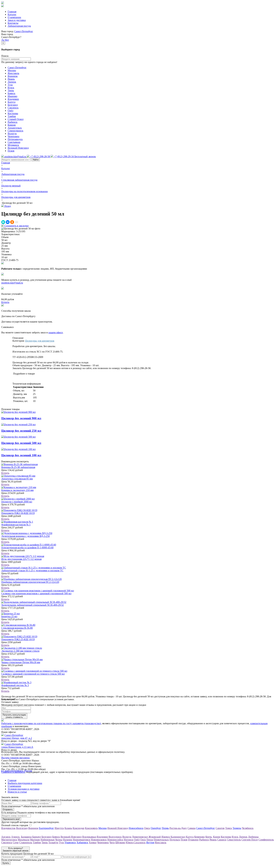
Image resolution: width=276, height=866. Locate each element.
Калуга (11, 102)
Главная (12, 11)
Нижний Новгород (117, 828)
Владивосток (8, 828)
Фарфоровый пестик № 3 (15, 685)
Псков (11, 150)
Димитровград (140, 836)
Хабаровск (82, 842)
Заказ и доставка (17, 20)
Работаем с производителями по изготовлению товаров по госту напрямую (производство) (51, 723)
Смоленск (13, 107)
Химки (92, 842)
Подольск (174, 839)
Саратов (220, 828)
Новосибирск (136, 828)
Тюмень (237, 828)
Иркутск (59, 828)
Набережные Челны (51, 839)
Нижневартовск (81, 839)
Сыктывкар (14, 142)
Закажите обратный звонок (15, 849)
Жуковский (155, 836)
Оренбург (156, 828)
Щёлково (120, 842)
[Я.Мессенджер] (3, 222)
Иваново (12, 96)
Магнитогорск (9, 839)
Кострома (13, 113)
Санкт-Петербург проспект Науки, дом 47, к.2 (16, 736)
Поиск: (5, 56)
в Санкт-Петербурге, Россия (16, 770)
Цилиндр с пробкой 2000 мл (16, 501)
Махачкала (23, 839)
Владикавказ (89, 836)
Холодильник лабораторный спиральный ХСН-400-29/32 (32, 605)
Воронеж (13, 76)
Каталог (12, 14)
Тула (10, 84)
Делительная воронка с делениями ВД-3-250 (25, 536)
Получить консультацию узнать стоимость (14, 716)
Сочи (16, 842)
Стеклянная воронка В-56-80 (17, 628)
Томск (228, 828)
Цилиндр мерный (11, 185)
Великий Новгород (18, 148)
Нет (7, 40)
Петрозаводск (15, 139)
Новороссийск (115, 839)
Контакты (13, 23)
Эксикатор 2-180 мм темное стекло (20, 651)
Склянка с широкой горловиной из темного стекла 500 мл (33, 673)
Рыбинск (12, 122)
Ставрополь (25, 842)
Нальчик (67, 839)
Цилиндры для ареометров (16, 197)
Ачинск (15, 836)
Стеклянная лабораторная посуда (19, 180)
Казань (68, 828)
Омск (147, 828)
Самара (191, 828)
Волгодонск (115, 836)
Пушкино (193, 839)
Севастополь (234, 839)
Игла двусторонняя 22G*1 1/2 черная (21, 559)
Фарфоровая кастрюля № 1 (16, 524)
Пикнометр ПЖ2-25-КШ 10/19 (18, 639)
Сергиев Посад (249, 839)
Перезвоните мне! (11, 819)
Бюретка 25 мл (9, 616)
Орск (143, 839)
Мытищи (35, 839)
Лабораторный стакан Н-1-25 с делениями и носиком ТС (32, 570)
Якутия (150, 842)
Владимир (13, 99)
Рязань (11, 79)
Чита (112, 842)
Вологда (12, 133)
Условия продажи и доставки (23, 789)
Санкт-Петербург (23, 31)
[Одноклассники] (12, 222)
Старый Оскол (15, 119)
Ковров (12, 125)
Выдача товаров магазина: (15, 757)
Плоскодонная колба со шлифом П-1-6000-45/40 (27, 547)
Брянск (11, 93)
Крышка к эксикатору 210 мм (17, 490)
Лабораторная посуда (19, 26)
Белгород (13, 104)
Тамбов (12, 116)
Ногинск (128, 839)
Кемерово (199, 836)
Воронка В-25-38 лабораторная (18, 467)
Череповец (13, 136)
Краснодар (78, 828)
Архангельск (15, 127)
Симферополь (266, 839)
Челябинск (247, 828)
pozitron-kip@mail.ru (12, 282)
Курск (11, 87)
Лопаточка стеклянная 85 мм (17, 478)
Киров (216, 836)
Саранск (221, 839)
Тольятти (53, 842)
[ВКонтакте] (8, 222)
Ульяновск (70, 842)
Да (2, 40)
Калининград (178, 836)
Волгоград (22, 828)
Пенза (149, 839)
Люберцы (253, 836)
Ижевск (165, 836)
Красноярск (91, 828)
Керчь (208, 836)
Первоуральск (161, 839)
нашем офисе (55, 332)
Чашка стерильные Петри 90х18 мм (20, 662)
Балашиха (26, 836)
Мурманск (13, 145)
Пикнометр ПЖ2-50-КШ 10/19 (18, 513)
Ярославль (13, 73)
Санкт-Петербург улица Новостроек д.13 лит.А (17, 745)
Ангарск (6, 836)
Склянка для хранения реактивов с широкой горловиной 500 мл (36, 593)
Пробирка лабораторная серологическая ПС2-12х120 (30, 582)
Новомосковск (99, 839)
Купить (5, 473)
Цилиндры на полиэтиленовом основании (24, 191)
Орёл (10, 110)
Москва (12, 70)
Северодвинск (15, 130)
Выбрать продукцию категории (25, 783)
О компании (14, 17)
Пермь (165, 828)
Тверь (11, 90)
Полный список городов (14, 825)
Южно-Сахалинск (136, 842)
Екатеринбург (46, 828)
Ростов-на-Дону (178, 828)
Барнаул (36, 836)
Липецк (12, 82)
